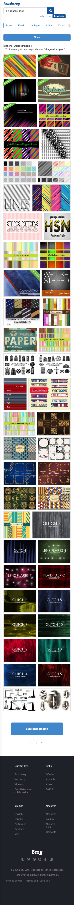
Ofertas (50, 774)
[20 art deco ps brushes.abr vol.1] (54, 424)
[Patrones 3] (54, 172)
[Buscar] (50, 10)
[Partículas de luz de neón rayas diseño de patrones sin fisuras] (51, 197)
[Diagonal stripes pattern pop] (55, 115)
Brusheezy (20, 774)
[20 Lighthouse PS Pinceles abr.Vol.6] (54, 699)
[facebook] (23, 859)
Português (20, 823)
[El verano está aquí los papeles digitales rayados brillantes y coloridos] (16, 524)
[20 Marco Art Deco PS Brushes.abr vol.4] (54, 473)
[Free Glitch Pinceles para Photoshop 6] (19, 601)
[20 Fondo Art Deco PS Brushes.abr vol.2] (19, 448)
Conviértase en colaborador (22, 791)
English (18, 813)
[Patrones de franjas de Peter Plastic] (22, 312)
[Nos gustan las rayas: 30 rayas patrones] (56, 283)
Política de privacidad (36, 880)
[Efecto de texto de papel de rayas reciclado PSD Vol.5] (20, 340)
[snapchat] (45, 859)
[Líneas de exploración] (16, 197)
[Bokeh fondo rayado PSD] (21, 283)
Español (18, 818)
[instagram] (39, 859)
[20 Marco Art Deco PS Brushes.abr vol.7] (54, 448)
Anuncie (50, 779)
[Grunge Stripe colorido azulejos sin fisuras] (57, 312)
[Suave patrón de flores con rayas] (19, 424)
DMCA (49, 789)
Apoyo (49, 784)
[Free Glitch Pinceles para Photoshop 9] (19, 625)
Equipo (50, 818)
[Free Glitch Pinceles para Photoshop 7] (51, 524)
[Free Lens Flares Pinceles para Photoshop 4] (54, 551)
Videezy (19, 784)
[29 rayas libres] (15, 394)
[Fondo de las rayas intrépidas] (20, 115)
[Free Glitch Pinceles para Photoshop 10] (54, 625)
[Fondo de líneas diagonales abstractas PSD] (19, 65)
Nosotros (51, 813)
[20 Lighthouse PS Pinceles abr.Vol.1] (19, 699)
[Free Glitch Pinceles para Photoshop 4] (19, 675)
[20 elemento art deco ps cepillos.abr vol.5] (19, 498)
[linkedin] (51, 859)
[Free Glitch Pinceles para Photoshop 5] (54, 675)
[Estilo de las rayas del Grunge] (57, 226)
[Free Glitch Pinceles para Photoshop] (19, 551)
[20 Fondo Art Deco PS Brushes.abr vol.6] (54, 498)
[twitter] (28, 859)
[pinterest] (34, 859)
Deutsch (19, 828)
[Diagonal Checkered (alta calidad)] (56, 144)
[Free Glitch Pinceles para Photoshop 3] (54, 650)
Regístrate (59, 16)
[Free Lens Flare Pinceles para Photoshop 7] (19, 576)
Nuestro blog (50, 825)
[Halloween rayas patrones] (55, 255)
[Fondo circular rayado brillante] (19, 90)
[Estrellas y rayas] (49, 394)
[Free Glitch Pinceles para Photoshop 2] (19, 650)
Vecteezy (19, 779)
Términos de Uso (13, 880)
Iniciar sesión (45, 16)
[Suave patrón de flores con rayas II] (55, 340)
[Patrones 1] (19, 172)
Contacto (51, 831)
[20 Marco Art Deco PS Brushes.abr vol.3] (19, 473)
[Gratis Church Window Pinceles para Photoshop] (54, 364)
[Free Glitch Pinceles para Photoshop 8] (54, 601)
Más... (18, 833)
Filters (37, 37)
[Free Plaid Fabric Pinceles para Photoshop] (54, 576)
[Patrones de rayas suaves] (20, 255)
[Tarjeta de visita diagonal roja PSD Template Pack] (54, 65)
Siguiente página (37, 728)
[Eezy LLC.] (37, 852)
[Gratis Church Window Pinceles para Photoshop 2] (19, 364)
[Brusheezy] (11, 4)
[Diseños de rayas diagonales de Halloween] (21, 144)
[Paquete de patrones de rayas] (22, 226)
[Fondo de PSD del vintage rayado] (54, 90)
